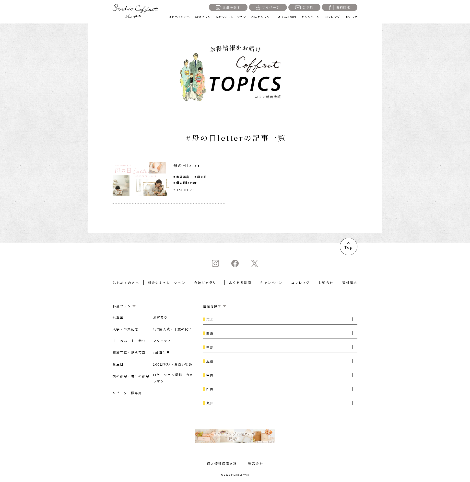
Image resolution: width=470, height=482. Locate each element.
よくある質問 (287, 17)
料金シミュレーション (231, 17)
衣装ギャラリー (262, 17)
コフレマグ (332, 17)
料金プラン (202, 17)
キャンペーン (310, 17)
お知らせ (351, 17)
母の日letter (186, 182)
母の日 (202, 177)
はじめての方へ (179, 17)
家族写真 (182, 177)
